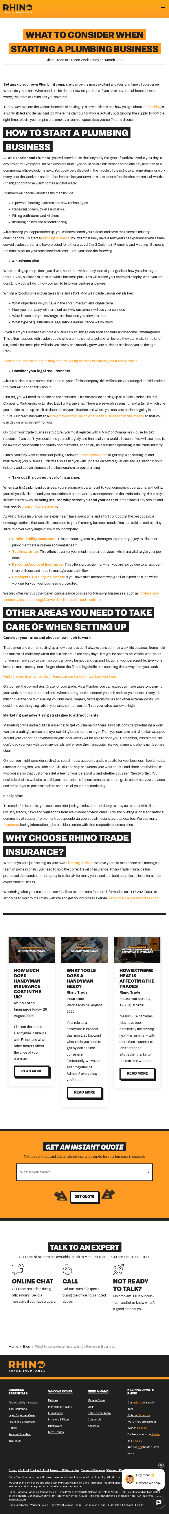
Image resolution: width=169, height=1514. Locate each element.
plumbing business (55, 238)
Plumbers (10, 825)
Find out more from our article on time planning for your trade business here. (60, 676)
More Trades (56, 1432)
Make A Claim (96, 1400)
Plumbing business (80, 863)
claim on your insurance (39, 506)
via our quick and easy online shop (133, 898)
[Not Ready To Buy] (118, 1269)
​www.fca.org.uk (17, 1499)
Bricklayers (55, 1426)
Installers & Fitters (58, 1419)
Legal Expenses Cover (22, 1415)
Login (91, 1406)
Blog (26, 1346)
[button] (148, 1172)
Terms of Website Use (64, 1470)
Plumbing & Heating (60, 1406)
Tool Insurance (18, 1409)
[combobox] (81, 1172)
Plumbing (154, 107)
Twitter (155, 1434)
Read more (31, 1071)
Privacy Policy (18, 1470)
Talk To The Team (99, 1413)
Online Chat (32, 1282)
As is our (138, 1415)
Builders (53, 1400)
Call (70, 1282)
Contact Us (94, 1419)
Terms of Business (93, 1470)
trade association (93, 455)
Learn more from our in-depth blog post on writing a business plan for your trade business (70, 361)
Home (13, 1346)
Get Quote (84, 1197)
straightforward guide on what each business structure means (97, 416)
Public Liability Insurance (23, 1402)
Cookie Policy (38, 1470)
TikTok (137, 1440)
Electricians (55, 1413)
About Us (93, 1426)
